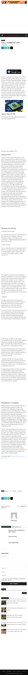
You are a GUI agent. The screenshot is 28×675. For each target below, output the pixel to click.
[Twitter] (5, 48)
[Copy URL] (11, 48)
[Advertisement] (14, 19)
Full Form (6, 38)
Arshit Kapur (4, 44)
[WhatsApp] (8, 48)
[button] (2, 35)
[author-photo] (14, 518)
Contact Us (24, 671)
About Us (4, 671)
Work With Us (9, 671)
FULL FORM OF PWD (13, 542)
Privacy (14, 671)
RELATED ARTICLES (6, 526)
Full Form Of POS (12, 536)
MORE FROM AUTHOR (16, 526)
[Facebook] (2, 48)
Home (2, 38)
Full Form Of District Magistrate (5, 507)
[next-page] (4, 549)
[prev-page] (2, 549)
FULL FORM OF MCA (22, 506)
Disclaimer (19, 671)
